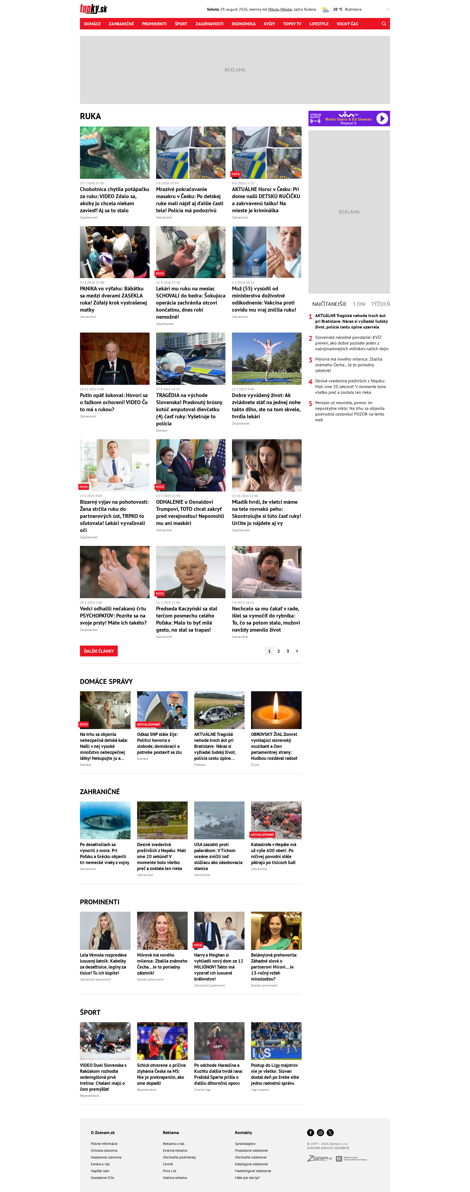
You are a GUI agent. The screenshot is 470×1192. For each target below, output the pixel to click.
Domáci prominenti (150, 979)
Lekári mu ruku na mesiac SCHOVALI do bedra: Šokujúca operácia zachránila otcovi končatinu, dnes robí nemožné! (190, 302)
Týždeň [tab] (380, 304)
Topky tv (292, 23)
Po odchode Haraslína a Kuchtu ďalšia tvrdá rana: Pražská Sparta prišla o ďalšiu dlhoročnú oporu (218, 1074)
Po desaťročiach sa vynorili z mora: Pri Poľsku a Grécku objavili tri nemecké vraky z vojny (104, 853)
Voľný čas (347, 23)
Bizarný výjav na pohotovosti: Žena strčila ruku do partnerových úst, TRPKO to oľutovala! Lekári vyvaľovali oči (114, 516)
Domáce (92, 23)
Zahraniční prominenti (95, 979)
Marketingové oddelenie (253, 1171)
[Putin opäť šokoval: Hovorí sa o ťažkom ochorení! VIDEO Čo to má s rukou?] (115, 359)
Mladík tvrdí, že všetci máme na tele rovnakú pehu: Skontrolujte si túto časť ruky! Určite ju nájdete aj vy (266, 512)
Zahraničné (121, 23)
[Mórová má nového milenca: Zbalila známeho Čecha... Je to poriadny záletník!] (162, 931)
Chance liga (202, 1089)
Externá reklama (175, 1150)
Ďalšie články (99, 651)
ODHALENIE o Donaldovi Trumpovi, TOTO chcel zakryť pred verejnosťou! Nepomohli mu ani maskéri (190, 512)
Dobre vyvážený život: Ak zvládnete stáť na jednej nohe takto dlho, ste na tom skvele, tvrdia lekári (266, 406)
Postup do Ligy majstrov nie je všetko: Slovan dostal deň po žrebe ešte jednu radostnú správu (275, 1074)
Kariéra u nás (100, 1164)
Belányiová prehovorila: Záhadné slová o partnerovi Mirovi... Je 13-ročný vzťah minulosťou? (274, 967)
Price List (169, 1171)
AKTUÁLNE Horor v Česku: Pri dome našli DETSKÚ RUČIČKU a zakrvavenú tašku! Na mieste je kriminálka (266, 200)
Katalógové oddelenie (251, 1164)
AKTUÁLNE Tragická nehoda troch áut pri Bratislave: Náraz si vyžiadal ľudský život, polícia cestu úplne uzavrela (215, 746)
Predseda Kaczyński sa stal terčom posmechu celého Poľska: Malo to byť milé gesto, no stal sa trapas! (186, 619)
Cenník (168, 1164)
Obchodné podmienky (179, 1157)
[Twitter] (330, 1133)
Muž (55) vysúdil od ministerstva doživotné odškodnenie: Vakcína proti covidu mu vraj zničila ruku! (264, 299)
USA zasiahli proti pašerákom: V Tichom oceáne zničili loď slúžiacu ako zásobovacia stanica (218, 856)
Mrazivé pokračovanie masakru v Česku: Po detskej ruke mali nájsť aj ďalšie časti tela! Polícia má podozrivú (189, 200)
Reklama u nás (173, 1143)
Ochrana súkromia (104, 1150)
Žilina (255, 765)
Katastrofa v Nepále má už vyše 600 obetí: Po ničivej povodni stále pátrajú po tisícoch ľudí (273, 853)
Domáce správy (106, 681)
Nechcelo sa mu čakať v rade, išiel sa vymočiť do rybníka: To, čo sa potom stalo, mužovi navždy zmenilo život (266, 619)
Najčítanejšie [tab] (329, 304)
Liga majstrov (260, 1089)
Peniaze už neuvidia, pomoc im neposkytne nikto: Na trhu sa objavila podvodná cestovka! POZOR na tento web (350, 411)
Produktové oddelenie (251, 1150)
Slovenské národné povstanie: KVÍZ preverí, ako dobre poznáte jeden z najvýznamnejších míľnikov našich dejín (352, 342)
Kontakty (243, 1132)
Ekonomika (244, 23)
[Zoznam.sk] (321, 1160)
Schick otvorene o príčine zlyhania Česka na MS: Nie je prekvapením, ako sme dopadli (161, 1074)
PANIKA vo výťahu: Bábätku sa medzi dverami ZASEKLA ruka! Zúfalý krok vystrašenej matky (113, 299)
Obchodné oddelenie (251, 1157)
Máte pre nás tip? (247, 1177)
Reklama (171, 1132)
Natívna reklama (175, 1177)
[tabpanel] (349, 368)
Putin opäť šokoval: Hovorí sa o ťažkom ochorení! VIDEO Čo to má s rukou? (114, 402)
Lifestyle (319, 23)
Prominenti (154, 23)
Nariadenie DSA (102, 1177)
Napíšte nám (100, 1171)
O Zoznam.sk (103, 1132)
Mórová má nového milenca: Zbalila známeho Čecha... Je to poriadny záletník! (162, 964)
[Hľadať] (384, 23)
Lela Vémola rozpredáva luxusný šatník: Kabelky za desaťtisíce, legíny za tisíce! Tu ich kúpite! (103, 964)
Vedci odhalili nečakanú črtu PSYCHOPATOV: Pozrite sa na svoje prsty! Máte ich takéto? (113, 615)
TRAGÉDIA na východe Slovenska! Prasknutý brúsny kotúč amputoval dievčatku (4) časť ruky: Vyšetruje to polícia (189, 409)
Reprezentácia (89, 1095)
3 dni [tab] (359, 304)
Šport (181, 23)
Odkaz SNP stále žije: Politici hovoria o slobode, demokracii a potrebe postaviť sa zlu (159, 743)
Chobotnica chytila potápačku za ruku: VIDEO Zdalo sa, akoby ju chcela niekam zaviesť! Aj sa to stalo (114, 200)
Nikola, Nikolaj (280, 9)
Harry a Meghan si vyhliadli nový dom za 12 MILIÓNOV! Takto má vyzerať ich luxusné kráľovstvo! (218, 967)
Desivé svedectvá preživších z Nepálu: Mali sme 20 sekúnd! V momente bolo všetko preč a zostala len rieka (161, 856)
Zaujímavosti (210, 23)
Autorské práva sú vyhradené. (328, 1147)
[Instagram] (320, 1133)
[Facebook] (310, 1133)
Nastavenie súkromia (106, 1157)
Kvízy (269, 23)
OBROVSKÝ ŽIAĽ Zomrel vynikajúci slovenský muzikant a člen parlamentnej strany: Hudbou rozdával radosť (274, 746)
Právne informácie (104, 1143)
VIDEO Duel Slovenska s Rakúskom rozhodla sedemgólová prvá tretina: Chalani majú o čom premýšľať (103, 1077)
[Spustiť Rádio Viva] (348, 114)
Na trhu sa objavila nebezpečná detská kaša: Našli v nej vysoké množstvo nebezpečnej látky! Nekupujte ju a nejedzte (104, 746)
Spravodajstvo (245, 1143)
